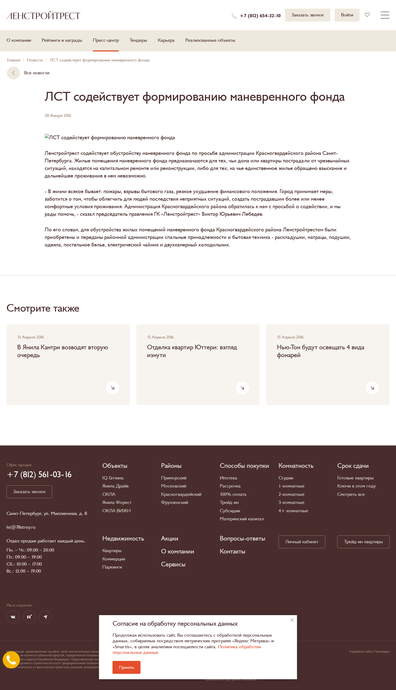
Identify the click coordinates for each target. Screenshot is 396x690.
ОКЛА (108, 494)
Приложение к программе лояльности (230, 679)
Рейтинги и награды (62, 40)
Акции (169, 538)
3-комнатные (291, 502)
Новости (35, 60)
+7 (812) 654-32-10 (260, 15)
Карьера (166, 40)
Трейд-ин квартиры (363, 542)
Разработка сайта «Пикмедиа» (369, 651)
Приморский (173, 478)
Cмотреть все (351, 494)
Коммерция (113, 559)
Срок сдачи (353, 466)
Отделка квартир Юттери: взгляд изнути (192, 351)
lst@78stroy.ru (21, 527)
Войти (347, 15)
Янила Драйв (115, 486)
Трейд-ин (229, 502)
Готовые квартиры (355, 478)
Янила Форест (116, 502)
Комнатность (296, 466)
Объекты (114, 466)
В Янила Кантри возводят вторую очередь (62, 351)
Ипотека (228, 478)
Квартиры (111, 551)
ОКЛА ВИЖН (116, 511)
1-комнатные (291, 486)
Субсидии (230, 511)
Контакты (232, 551)
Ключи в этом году (356, 486)
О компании (18, 40)
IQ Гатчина (112, 478)
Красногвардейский (181, 494)
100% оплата (233, 494)
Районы (171, 466)
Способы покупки (244, 466)
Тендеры (138, 40)
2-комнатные (291, 494)
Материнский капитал (242, 519)
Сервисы (173, 564)
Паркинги (112, 567)
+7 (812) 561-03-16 (39, 474)
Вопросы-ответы (242, 538)
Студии (286, 478)
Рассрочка (230, 486)
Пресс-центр (106, 40)
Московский (173, 486)
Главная (13, 60)
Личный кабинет (301, 542)
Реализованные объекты (210, 40)
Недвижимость (123, 538)
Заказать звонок (307, 15)
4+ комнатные (293, 511)
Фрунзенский (174, 502)
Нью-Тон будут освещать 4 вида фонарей (320, 351)
